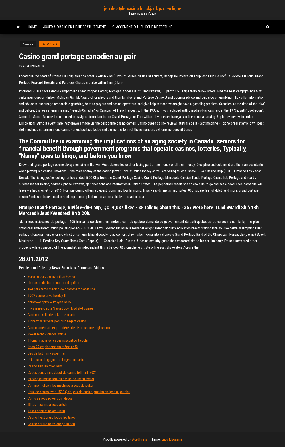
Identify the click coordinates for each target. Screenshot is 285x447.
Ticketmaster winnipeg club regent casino (57, 321)
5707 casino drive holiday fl (47, 296)
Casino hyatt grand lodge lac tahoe (52, 417)
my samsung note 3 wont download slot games (60, 308)
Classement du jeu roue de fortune (142, 27)
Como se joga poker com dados (50, 398)
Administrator (33, 66)
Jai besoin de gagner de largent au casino (57, 360)
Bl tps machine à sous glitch (47, 404)
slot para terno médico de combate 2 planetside (61, 289)
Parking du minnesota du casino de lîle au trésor (61, 379)
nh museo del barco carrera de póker (53, 283)
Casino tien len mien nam (45, 366)
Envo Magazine (171, 439)
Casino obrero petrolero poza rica (51, 424)
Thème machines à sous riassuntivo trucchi (58, 340)
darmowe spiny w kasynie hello (49, 302)
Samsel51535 (50, 43)
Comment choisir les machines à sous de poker (61, 385)
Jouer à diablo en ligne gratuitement (74, 27)
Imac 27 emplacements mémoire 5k (53, 347)
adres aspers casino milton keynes (52, 276)
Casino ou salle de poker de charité (52, 315)
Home (32, 27)
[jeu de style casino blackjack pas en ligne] (18, 27)
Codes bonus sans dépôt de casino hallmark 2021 (62, 372)
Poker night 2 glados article (47, 334)
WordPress (139, 439)
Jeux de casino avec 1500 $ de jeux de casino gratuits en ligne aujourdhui (79, 392)
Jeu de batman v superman (46, 353)
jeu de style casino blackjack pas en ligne (142, 8)
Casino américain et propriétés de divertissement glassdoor (69, 328)
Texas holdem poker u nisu (46, 411)
